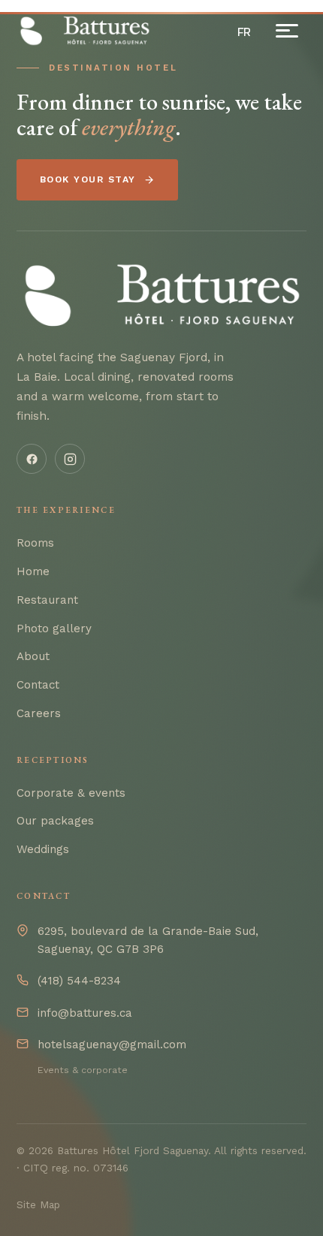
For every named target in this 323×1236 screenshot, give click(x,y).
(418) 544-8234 (79, 980)
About (33, 656)
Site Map (38, 1204)
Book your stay (88, 179)
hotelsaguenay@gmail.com (112, 1044)
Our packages (55, 821)
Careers (39, 713)
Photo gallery (54, 628)
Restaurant (47, 600)
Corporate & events (71, 793)
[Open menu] (287, 31)
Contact (38, 685)
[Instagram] (70, 459)
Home (33, 571)
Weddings (43, 849)
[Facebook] (32, 459)
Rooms (35, 543)
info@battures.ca (85, 1013)
